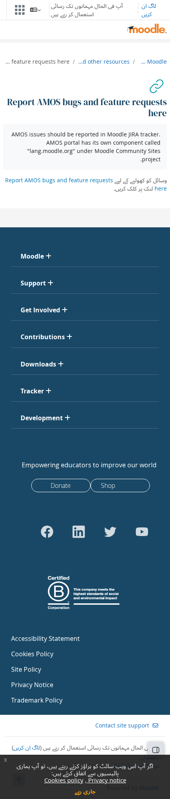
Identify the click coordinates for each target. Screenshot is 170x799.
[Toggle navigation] (21, 10)
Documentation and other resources (104, 61)
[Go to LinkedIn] (78, 532)
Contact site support (122, 725)
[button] (35, 10)
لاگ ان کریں (149, 10)
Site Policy (26, 669)
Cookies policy (63, 780)
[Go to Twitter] (110, 532)
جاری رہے (85, 791)
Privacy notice (106, 780)
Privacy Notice (32, 684)
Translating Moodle (152, 61)
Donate (61, 485)
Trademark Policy (36, 700)
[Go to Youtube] (142, 532)
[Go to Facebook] (47, 532)
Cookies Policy (32, 654)
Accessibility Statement (45, 638)
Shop (108, 485)
